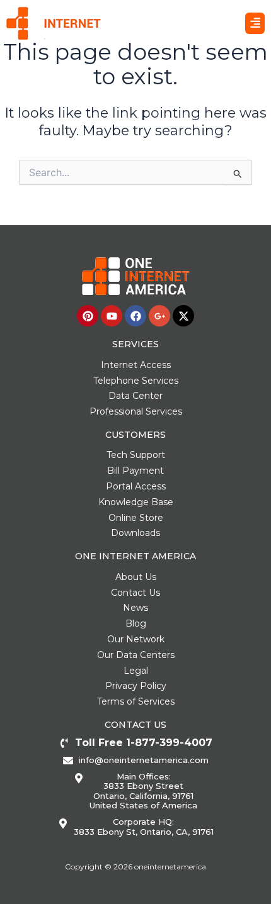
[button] (255, 23)
